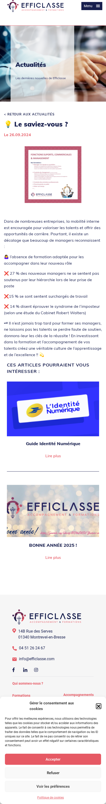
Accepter (53, 759)
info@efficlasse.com (36, 659)
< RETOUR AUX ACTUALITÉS (29, 114)
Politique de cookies (50, 797)
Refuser (53, 773)
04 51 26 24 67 (32, 648)
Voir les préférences (53, 786)
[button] (98, 706)
